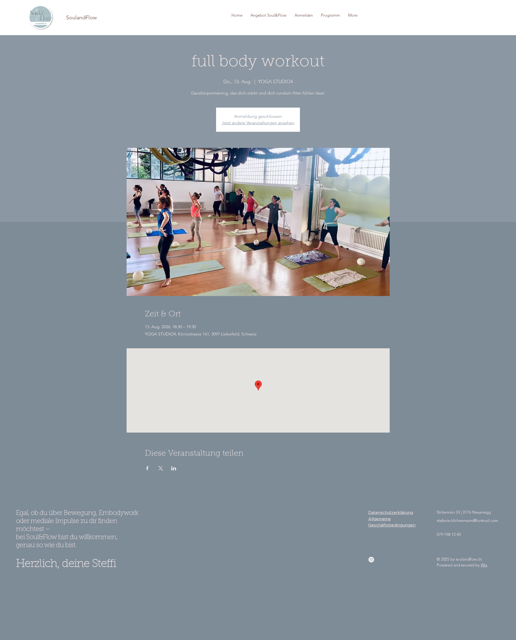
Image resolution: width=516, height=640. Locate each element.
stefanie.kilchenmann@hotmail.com (467, 520)
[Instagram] (371, 559)
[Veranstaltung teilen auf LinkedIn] (173, 468)
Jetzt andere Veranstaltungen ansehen (258, 122)
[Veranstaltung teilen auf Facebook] (147, 468)
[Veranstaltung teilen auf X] (160, 468)
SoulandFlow (81, 17)
